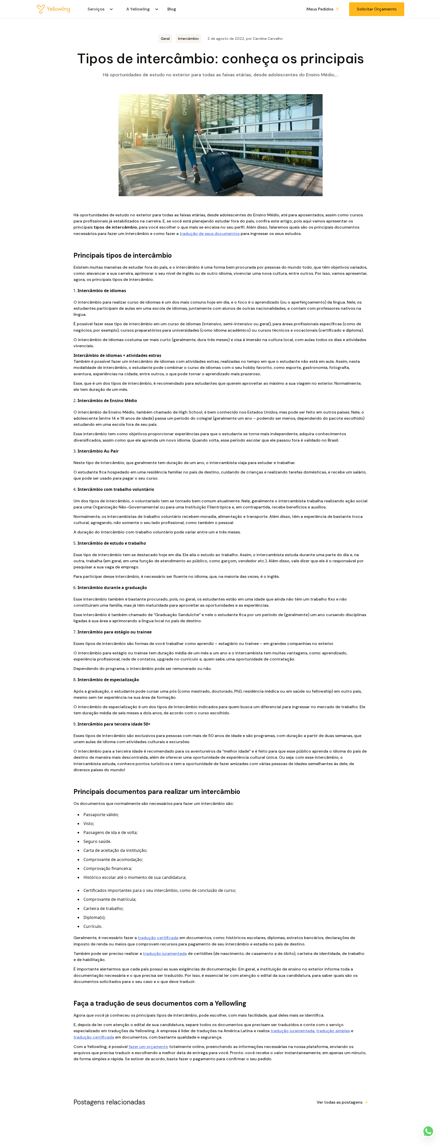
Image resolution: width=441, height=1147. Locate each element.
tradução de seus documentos (210, 233)
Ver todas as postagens (339, 1102)
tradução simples (333, 1030)
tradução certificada (158, 937)
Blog (171, 9)
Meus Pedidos (320, 9)
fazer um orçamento (148, 1046)
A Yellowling (138, 9)
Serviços (96, 9)
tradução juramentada (165, 953)
